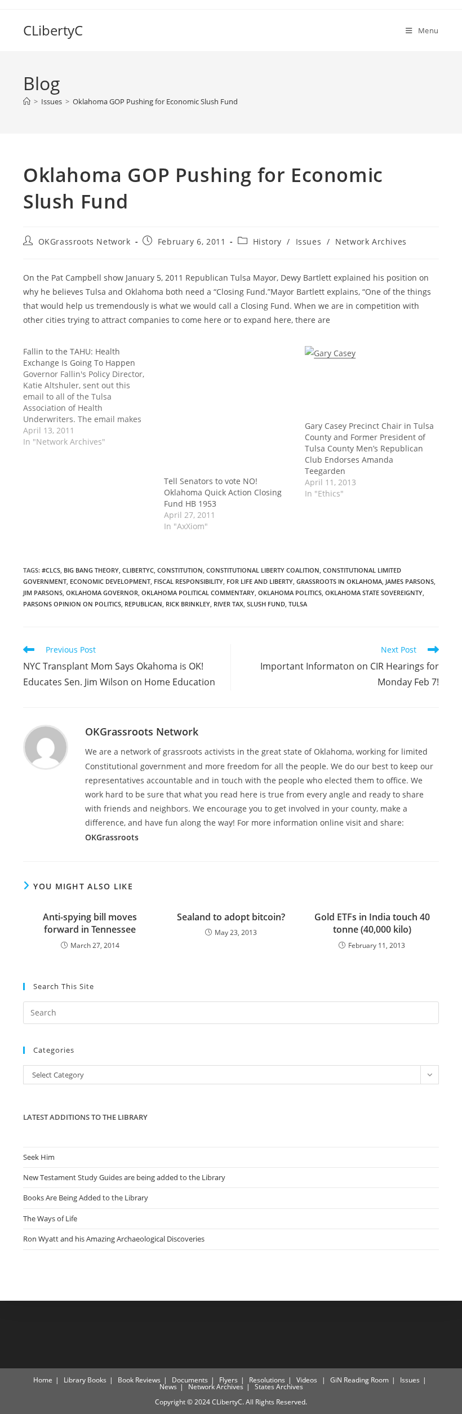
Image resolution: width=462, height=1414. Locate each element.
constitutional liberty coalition (262, 570)
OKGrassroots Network (84, 241)
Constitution (180, 570)
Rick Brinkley (188, 604)
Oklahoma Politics (290, 592)
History (267, 241)
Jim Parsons (43, 592)
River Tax (228, 604)
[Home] (26, 101)
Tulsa (297, 604)
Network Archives (371, 241)
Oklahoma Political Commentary (198, 592)
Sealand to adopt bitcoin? (231, 917)
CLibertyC (53, 30)
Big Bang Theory (91, 570)
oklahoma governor (102, 592)
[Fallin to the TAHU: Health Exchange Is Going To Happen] (93, 396)
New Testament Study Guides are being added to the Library (124, 1177)
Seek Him (39, 1157)
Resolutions (267, 1380)
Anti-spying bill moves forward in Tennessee (90, 923)
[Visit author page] (45, 746)
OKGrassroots (112, 837)
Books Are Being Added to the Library (85, 1198)
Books (96, 1380)
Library (75, 1380)
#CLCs (51, 570)
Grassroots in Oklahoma (339, 581)
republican (143, 604)
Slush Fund (266, 604)
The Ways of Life (50, 1218)
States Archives (279, 1386)
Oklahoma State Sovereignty (374, 592)
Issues (309, 241)
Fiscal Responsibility (188, 581)
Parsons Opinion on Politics (72, 604)
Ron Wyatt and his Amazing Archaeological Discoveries (114, 1239)
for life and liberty (259, 581)
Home (42, 1380)
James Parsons (409, 581)
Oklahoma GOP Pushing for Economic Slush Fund (155, 101)
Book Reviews (139, 1380)
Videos (306, 1380)
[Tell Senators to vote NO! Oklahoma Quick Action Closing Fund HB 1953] (229, 411)
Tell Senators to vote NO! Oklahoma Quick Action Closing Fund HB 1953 (223, 492)
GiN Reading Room (359, 1380)
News (168, 1386)
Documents (190, 1380)
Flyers (228, 1380)
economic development (110, 581)
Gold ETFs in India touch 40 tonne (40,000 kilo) (372, 923)
